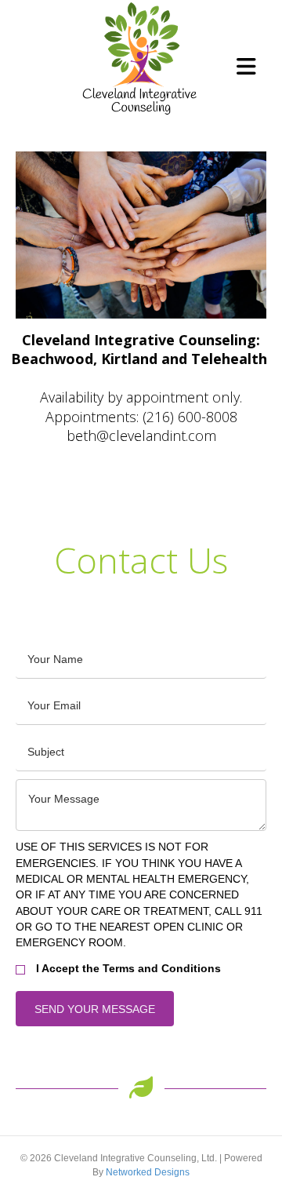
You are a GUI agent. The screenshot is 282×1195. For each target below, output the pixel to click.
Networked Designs (148, 1172)
